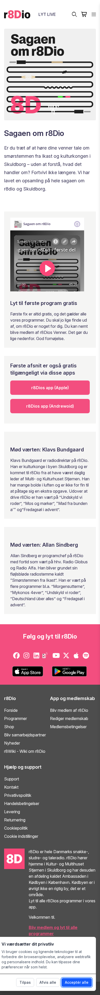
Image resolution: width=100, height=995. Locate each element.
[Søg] (74, 14)
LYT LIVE (47, 14)
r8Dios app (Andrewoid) (50, 406)
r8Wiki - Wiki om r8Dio (24, 751)
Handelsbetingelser (21, 803)
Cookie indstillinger (21, 836)
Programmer (15, 718)
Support (11, 778)
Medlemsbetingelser (68, 726)
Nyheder (12, 743)
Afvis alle (47, 982)
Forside (11, 710)
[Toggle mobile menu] (94, 14)
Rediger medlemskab (69, 718)
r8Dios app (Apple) (50, 387)
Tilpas (25, 982)
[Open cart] (84, 14)
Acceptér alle (76, 982)
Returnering (14, 819)
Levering (12, 811)
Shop (9, 726)
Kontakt (11, 787)
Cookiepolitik (16, 828)
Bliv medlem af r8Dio (69, 710)
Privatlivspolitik (17, 795)
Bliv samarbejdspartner (25, 734)
